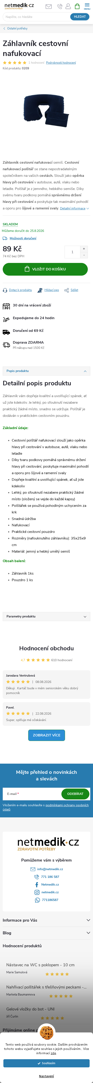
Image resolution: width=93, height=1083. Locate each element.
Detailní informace (72, 208)
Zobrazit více (46, 735)
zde (53, 1053)
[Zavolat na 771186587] (60, 6)
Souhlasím (48, 1063)
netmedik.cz (50, 892)
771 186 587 (50, 877)
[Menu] (87, 6)
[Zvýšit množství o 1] (84, 249)
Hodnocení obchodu (46, 648)
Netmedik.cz (50, 884)
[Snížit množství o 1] (84, 255)
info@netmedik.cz (50, 869)
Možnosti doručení (23, 238)
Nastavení (46, 1076)
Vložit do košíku (49, 269)
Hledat (80, 17)
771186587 (50, 900)
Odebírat (75, 794)
